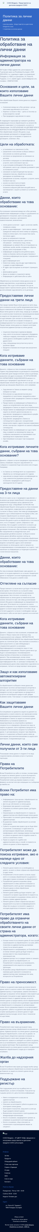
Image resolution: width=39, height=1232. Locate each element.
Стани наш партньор (11, 1164)
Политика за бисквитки (20, 1221)
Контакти (7, 1181)
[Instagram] (9, 1146)
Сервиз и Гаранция (11, 1167)
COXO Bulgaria (29, 1225)
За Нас (7, 1155)
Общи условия (19, 1217)
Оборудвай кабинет (11, 1161)
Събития (7, 1173)
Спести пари (9, 1179)
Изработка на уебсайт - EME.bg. (20, 1227)
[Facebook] (5, 1146)
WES (6, 1176)
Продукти (8, 1158)
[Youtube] (14, 1146)
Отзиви (7, 1170)
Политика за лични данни (19, 1219)
